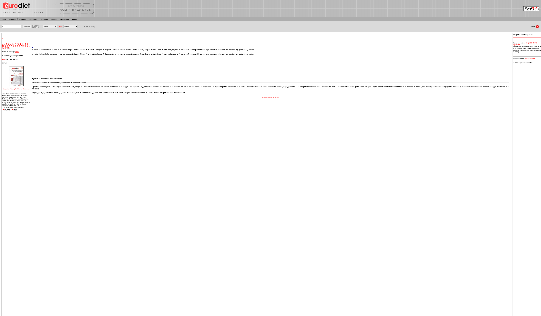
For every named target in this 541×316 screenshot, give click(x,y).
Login (74, 19)
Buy (15, 110)
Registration (64, 19)
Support (54, 19)
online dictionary (89, 27)
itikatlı (17, 52)
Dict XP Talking (10, 59)
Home (4, 19)
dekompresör (530, 59)
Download (22, 19)
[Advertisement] (270, 38)
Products (12, 19)
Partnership (44, 19)
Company (33, 19)
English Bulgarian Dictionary (270, 97)
